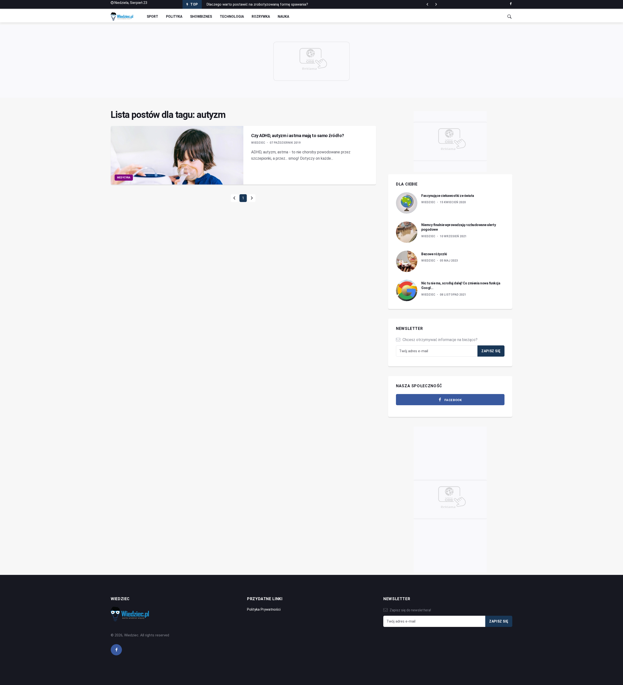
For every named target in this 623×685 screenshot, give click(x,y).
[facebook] (510, 4)
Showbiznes (201, 16)
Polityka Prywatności (264, 609)
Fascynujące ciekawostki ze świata (447, 196)
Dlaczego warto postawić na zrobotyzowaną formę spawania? (257, 4)
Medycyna (123, 177)
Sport (152, 16)
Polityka (174, 16)
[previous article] (436, 4)
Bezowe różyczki (434, 254)
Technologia (232, 16)
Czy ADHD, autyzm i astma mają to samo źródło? (297, 135)
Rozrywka (261, 16)
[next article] (427, 4)
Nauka (283, 16)
